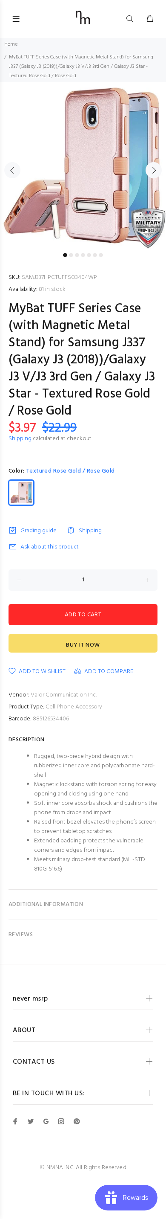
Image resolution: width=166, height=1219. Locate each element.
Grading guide (38, 531)
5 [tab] (89, 255)
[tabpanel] (83, 165)
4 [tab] (83, 255)
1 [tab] (65, 255)
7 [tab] (101, 255)
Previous (12, 170)
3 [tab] (77, 255)
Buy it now (83, 645)
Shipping (20, 439)
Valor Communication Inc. (64, 695)
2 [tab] (71, 255)
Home (10, 44)
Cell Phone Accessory (74, 707)
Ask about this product (49, 547)
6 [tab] (95, 255)
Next (154, 170)
